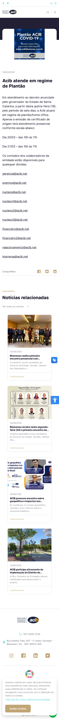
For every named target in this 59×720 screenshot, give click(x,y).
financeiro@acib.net (15, 229)
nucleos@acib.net (14, 192)
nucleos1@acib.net (14, 201)
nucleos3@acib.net (15, 219)
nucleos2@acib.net (15, 210)
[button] (55, 400)
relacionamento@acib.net (19, 247)
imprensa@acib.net (15, 256)
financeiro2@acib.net (16, 238)
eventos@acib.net (14, 182)
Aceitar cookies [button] (18, 708)
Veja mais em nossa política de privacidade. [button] (28, 699)
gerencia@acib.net (14, 173)
